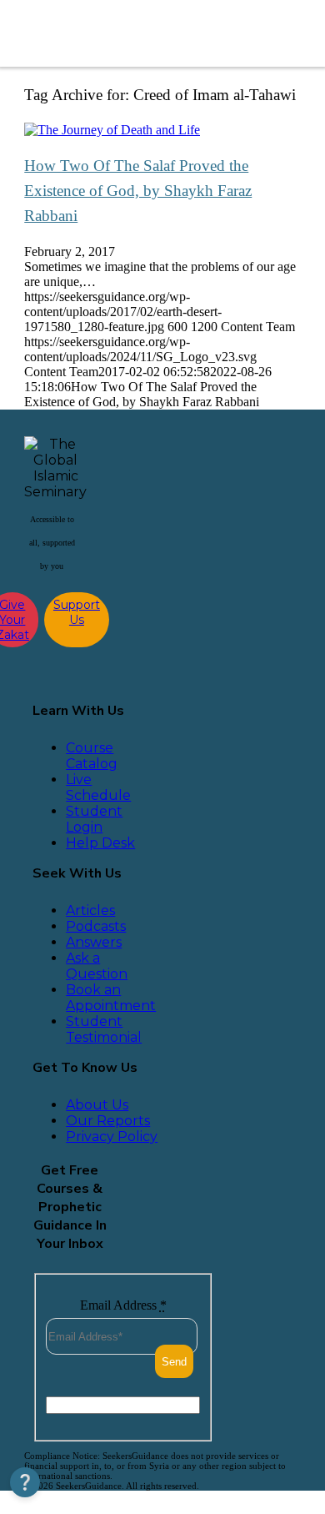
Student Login (94, 819)
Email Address (123, 1305)
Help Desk (100, 843)
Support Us (76, 612)
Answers (94, 942)
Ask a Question (97, 966)
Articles (90, 910)
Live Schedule (98, 787)
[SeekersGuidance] (134, 33)
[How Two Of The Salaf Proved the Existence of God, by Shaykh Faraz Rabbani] (112, 130)
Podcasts (96, 926)
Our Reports (108, 1121)
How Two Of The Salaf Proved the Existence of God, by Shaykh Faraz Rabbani (138, 190)
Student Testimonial (104, 1029)
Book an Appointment (111, 998)
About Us (97, 1105)
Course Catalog (92, 756)
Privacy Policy (112, 1136)
